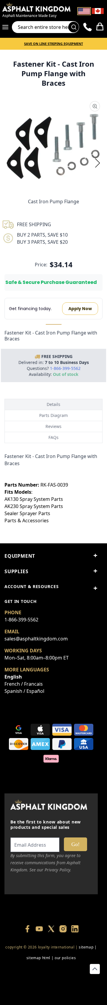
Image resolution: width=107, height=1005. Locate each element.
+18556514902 (23, 968)
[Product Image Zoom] (95, 106)
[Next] (98, 163)
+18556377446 (50, 968)
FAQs (53, 437)
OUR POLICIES (65, 957)
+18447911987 (79, 968)
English (13, 676)
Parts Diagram (53, 415)
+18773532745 (23, 979)
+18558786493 (50, 990)
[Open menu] (7, 27)
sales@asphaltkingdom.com (36, 638)
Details (53, 404)
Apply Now (80, 309)
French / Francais (23, 684)
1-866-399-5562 (21, 619)
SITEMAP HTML (38, 957)
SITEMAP (86, 947)
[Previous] (9, 163)
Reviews (53, 426)
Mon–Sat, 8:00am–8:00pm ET (36, 657)
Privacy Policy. (58, 870)
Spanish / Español (24, 691)
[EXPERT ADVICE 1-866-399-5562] (87, 27)
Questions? (54, 368)
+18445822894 (79, 979)
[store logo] (36, 7)
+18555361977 (50, 979)
